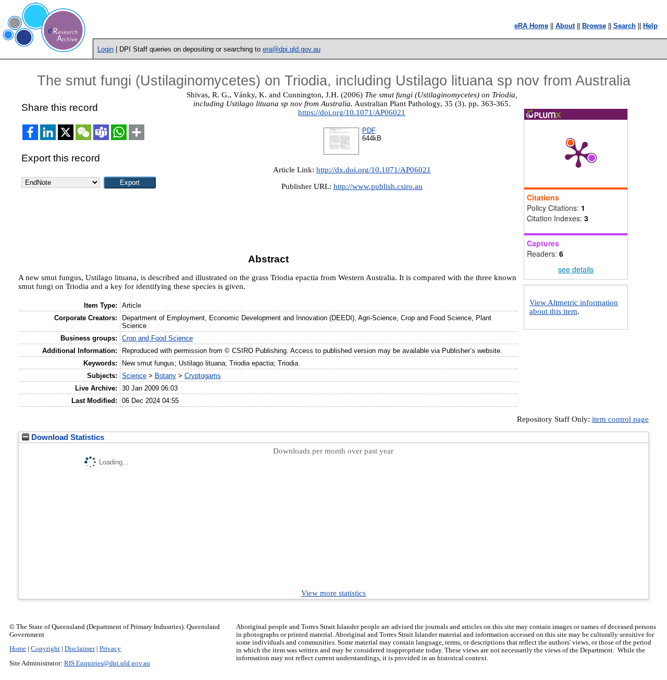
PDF (369, 130)
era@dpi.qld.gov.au (291, 49)
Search (624, 26)
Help (650, 26)
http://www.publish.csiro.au (378, 186)
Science (134, 376)
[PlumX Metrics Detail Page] (578, 153)
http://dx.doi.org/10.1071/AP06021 (373, 170)
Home (17, 648)
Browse (594, 26)
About (565, 26)
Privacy (110, 648)
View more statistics (333, 593)
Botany (165, 376)
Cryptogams (202, 376)
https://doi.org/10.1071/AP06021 (351, 112)
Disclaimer (80, 648)
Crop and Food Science (157, 338)
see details (576, 269)
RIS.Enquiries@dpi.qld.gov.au (107, 663)
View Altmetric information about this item (573, 307)
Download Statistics (66, 437)
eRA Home (531, 26)
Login (105, 49)
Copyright (45, 648)
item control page (620, 419)
